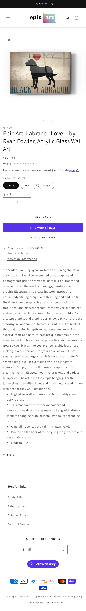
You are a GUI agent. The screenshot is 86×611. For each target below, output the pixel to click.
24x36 (46, 185)
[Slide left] (34, 120)
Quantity (8, 194)
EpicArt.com (18, 596)
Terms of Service (18, 524)
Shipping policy (55, 602)
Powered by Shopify (35, 596)
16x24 (28, 185)
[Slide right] (51, 120)
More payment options (43, 237)
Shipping (7, 163)
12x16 (11, 185)
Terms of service (34, 602)
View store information (22, 259)
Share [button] (10, 454)
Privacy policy (75, 596)
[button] (8, 17)
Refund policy (17, 506)
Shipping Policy (18, 515)
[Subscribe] (63, 549)
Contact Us (15, 497)
